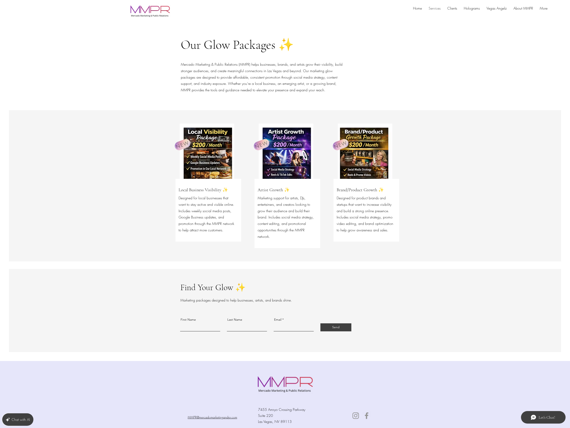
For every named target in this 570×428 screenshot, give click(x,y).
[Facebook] (366, 415)
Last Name (234, 319)
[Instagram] (355, 415)
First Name (188, 319)
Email (277, 319)
